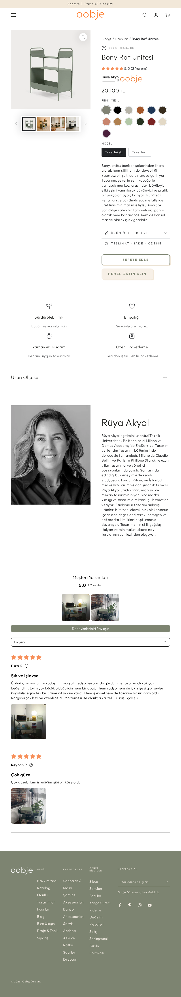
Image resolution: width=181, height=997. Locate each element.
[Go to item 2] (105, 607)
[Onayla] (167, 882)
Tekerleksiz (114, 153)
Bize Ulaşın (46, 923)
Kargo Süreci (100, 903)
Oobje (107, 39)
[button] (113, 68)
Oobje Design (31, 981)
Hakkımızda (46, 881)
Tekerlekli (139, 153)
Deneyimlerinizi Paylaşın (90, 628)
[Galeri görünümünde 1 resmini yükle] (29, 124)
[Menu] (13, 15)
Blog (40, 916)
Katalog (43, 888)
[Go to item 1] (76, 607)
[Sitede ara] (144, 15)
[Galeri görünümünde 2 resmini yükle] (43, 124)
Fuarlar (43, 909)
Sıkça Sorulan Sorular (95, 888)
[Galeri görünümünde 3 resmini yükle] (58, 124)
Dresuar (121, 39)
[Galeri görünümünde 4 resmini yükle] (72, 124)
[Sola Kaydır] (16, 124)
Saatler (69, 952)
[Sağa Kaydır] (85, 124)
